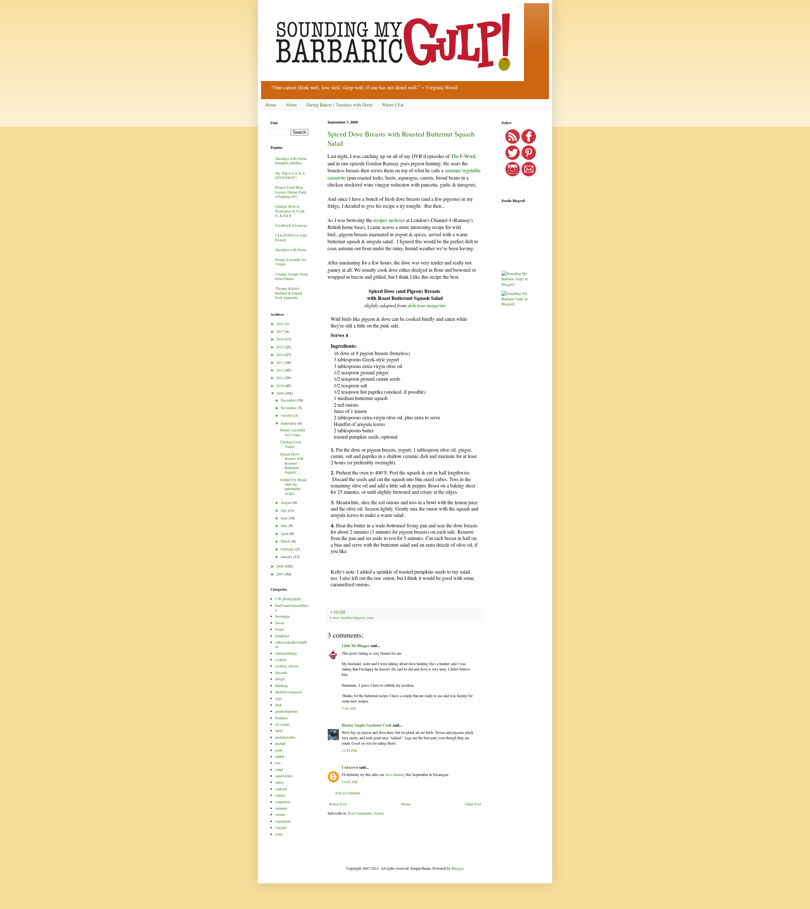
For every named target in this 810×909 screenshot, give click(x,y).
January (287, 556)
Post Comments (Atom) (366, 813)
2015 (280, 346)
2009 (280, 393)
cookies (281, 659)
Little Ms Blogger (356, 645)
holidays (281, 717)
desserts (281, 672)
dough (280, 678)
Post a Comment (347, 792)
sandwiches (284, 775)
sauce (279, 782)
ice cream (282, 724)
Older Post (473, 803)
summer (281, 807)
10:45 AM (350, 781)
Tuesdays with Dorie (290, 249)
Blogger (457, 868)
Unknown (350, 767)
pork (278, 750)
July (284, 510)
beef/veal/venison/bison (291, 607)
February (288, 548)
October (287, 415)
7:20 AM (349, 708)
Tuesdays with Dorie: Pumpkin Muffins (291, 160)
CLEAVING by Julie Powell (291, 237)
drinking (281, 685)
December (289, 400)
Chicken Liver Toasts (290, 444)
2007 (280, 573)
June (285, 517)
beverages (282, 616)
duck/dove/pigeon (352, 617)
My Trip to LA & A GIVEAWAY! (290, 175)
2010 (280, 385)
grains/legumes (286, 711)
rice (278, 762)
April (285, 533)
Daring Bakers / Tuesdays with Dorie (339, 105)
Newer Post (338, 803)
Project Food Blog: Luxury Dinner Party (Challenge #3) (291, 192)
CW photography (288, 598)
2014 (280, 354)
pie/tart (280, 743)
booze (279, 622)
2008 (280, 566)
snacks (280, 795)
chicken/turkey (286, 653)
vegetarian (282, 820)
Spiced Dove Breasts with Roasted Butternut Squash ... (291, 463)
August (287, 502)
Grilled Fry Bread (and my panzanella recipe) (293, 486)
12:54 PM (349, 750)
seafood (281, 788)
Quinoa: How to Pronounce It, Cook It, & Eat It (290, 211)
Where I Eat (393, 105)
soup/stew (282, 801)
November (289, 407)
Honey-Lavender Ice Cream (290, 261)
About (291, 105)
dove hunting (395, 774)
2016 (280, 338)
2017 (280, 331)
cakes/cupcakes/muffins (291, 644)
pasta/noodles (285, 737)
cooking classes (287, 665)
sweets (280, 814)
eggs (278, 698)
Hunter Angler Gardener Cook (367, 725)
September (289, 423)
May (285, 525)
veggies (281, 827)
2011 (280, 377)
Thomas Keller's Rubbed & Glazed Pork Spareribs (288, 293)
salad (369, 617)
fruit (278, 704)
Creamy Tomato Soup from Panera (291, 276)
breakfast (282, 635)
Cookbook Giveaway (291, 225)
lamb (279, 730)
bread (279, 629)
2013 (280, 362)
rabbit (279, 756)
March (286, 540)
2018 (280, 323)
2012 (280, 369)
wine (279, 833)
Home (270, 105)
